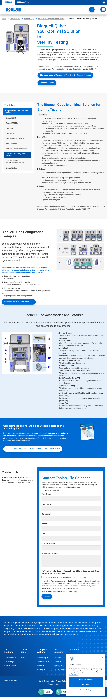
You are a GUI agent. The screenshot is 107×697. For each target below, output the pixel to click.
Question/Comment (50, 553)
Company (45, 514)
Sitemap (40, 670)
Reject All (85, 684)
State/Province (48, 543)
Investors (57, 666)
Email (43, 534)
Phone (44, 524)
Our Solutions (15, 19)
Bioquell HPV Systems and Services (51, 19)
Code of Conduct (60, 670)
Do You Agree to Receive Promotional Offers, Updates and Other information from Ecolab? (70, 572)
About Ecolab (58, 658)
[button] (92, 9)
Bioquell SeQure (11, 168)
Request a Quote (47, 83)
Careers (56, 662)
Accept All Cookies (86, 679)
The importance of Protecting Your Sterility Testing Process (65, 75)
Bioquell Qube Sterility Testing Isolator (16, 155)
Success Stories (10, 666)
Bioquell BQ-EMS (12, 123)
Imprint (39, 666)
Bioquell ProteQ (11, 144)
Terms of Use (53, 684)
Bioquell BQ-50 (11, 118)
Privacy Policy (72, 592)
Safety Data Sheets (46, 681)
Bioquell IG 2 (10, 128)
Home (4, 19)
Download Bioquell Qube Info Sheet (18, 302)
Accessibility (41, 658)
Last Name (46, 504)
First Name (46, 494)
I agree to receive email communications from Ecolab (65, 577)
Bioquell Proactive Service (15, 138)
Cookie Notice (73, 675)
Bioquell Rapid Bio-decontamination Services (15, 162)
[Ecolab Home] (12, 10)
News (22, 658)
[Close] (102, 657)
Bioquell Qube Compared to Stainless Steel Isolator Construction (33, 449)
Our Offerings (29, 19)
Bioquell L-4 (10, 133)
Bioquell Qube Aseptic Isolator (16, 149)
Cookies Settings (86, 690)
